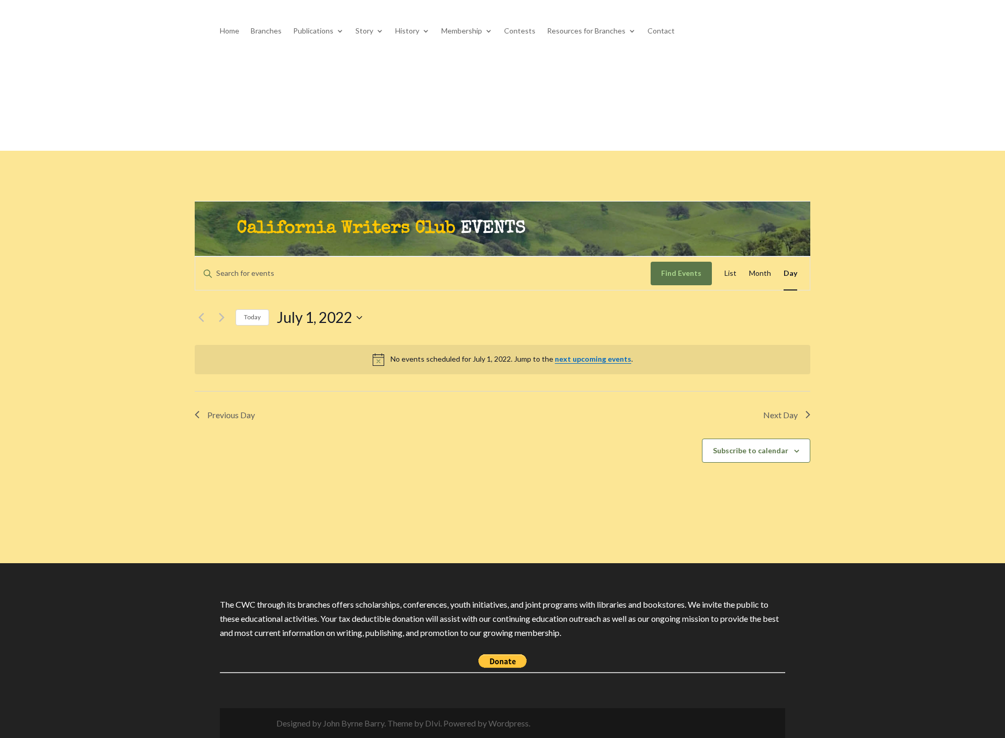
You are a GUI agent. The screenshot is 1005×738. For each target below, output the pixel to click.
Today (252, 317)
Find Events (681, 273)
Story (364, 31)
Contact (661, 31)
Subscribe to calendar (750, 450)
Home (229, 31)
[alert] (502, 359)
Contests (519, 31)
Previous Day (231, 415)
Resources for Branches (586, 31)
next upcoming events (593, 358)
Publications (313, 31)
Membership (461, 31)
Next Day (780, 415)
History (407, 31)
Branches (266, 31)
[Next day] (221, 317)
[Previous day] (201, 317)
